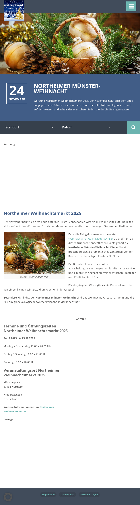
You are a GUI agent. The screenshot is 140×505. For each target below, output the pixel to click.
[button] (8, 497)
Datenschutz (67, 494)
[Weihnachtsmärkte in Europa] (14, 19)
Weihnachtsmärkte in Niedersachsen (91, 238)
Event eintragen (89, 494)
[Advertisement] (72, 179)
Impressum (48, 494)
